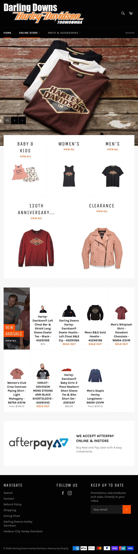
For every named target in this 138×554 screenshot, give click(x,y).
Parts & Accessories (63, 32)
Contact (9, 498)
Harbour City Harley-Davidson (23, 531)
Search (8, 492)
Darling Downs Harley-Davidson (30, 548)
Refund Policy (13, 504)
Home (7, 32)
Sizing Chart (12, 515)
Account (130, 32)
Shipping (10, 510)
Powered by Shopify (58, 548)
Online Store (28, 32)
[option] (69, 92)
